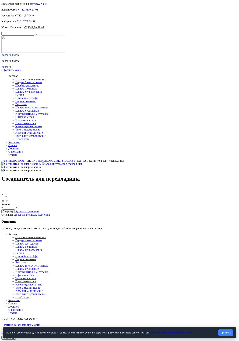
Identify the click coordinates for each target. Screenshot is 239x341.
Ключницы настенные (28, 126)
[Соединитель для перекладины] (21, 163)
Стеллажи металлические (30, 79)
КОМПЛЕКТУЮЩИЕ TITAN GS (66, 160)
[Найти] (35, 34)
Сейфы (19, 94)
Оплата (12, 145)
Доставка (13, 148)
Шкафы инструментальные (31, 107)
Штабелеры (22, 138)
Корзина (6, 66)
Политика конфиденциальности (20, 324)
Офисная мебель (25, 116)
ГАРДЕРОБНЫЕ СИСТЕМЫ (28, 160)
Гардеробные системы (28, 82)
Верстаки (21, 104)
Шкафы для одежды (27, 85)
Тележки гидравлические (30, 135)
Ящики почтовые (25, 101)
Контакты (14, 142)
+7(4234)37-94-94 (25, 15)
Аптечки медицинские (29, 132)
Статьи (12, 154)
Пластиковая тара (25, 123)
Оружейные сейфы (26, 98)
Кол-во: (5, 204)
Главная (6, 160)
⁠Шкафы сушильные (27, 110)
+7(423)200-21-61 (28, 9)
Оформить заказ (10, 69)
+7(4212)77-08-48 (25, 21)
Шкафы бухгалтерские (28, 91)
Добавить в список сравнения (32, 214)
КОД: (4, 200)
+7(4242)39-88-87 (34, 27)
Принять (225, 332)
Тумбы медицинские (27, 129)
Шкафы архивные (26, 88)
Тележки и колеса (25, 120)
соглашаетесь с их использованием (170, 332)
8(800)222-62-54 (38, 3)
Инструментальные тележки (32, 113)
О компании (15, 151)
